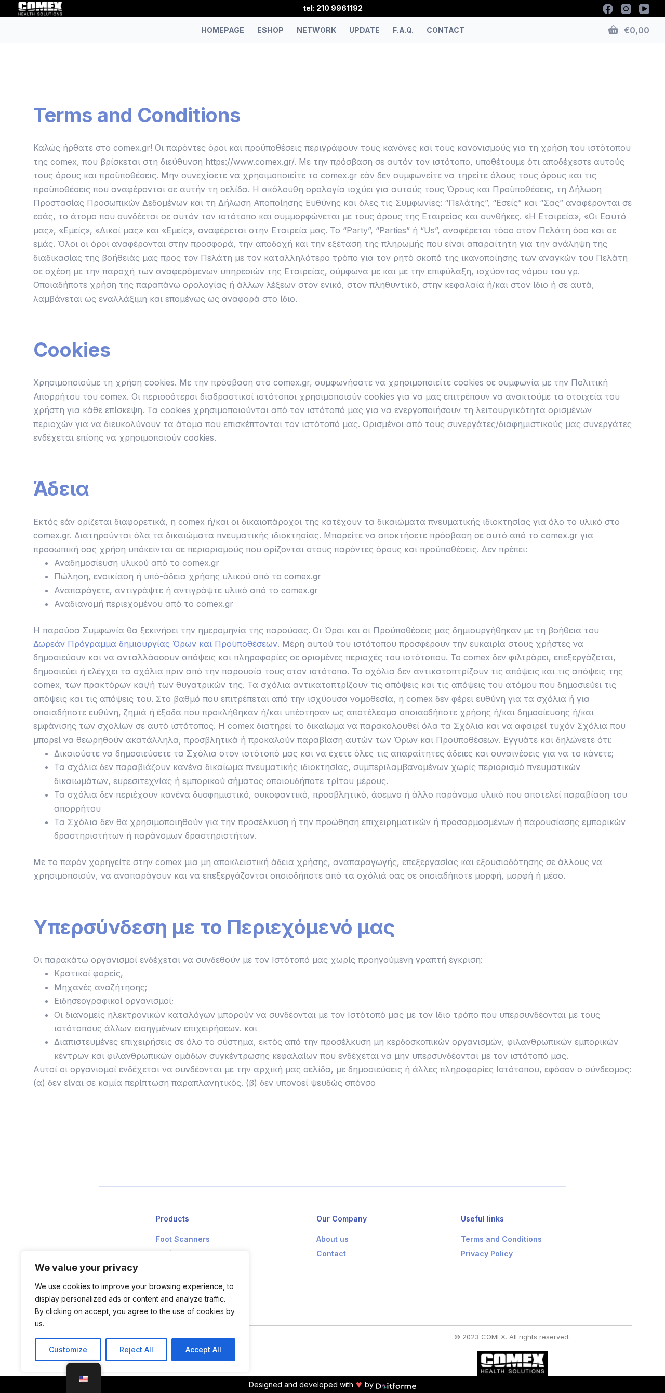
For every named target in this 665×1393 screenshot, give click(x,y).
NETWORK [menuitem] (316, 29)
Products (172, 1218)
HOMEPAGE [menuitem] (222, 29)
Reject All (136, 1349)
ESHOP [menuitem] (270, 29)
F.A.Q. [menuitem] (403, 29)
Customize (68, 1349)
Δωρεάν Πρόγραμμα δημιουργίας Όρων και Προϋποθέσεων (155, 644)
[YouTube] (644, 9)
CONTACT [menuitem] (445, 29)
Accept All (203, 1349)
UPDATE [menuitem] (364, 29)
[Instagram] (626, 9)
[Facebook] (608, 9)
